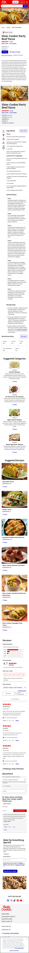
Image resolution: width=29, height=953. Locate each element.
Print (3, 139)
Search (25, 6)
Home (3, 27)
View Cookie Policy (19, 947)
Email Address (7, 856)
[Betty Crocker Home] (4, 2)
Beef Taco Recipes (17, 27)
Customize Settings (14, 950)
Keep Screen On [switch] (3, 148)
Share (3, 143)
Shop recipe (23, 130)
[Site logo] (7, 908)
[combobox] (13, 6)
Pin (3, 135)
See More (23, 336)
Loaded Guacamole (22, 329)
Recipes (8, 27)
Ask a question (12, 43)
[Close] (26, 939)
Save (5, 52)
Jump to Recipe (16, 52)
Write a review (5, 43)
